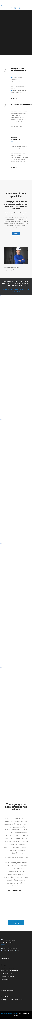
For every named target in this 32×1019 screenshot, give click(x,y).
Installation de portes (7, 968)
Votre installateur (6, 973)
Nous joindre (5, 979)
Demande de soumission (7, 976)
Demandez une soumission (16, 922)
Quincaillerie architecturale (9, 971)
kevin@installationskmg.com (12, 1000)
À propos (3, 965)
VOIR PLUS (14, 98)
